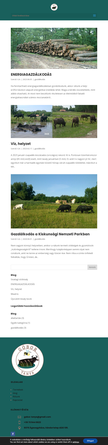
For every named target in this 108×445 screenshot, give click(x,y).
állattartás (16, 318)
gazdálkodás (40, 79)
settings (76, 442)
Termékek (18, 389)
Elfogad (90, 441)
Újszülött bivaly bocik (21, 298)
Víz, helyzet (21, 143)
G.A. (19, 79)
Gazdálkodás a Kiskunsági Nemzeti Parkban (50, 234)
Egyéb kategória (19, 322)
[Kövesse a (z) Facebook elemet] (13, 434)
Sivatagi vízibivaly (19, 279)
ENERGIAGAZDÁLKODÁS (31, 74)
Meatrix (14, 294)
